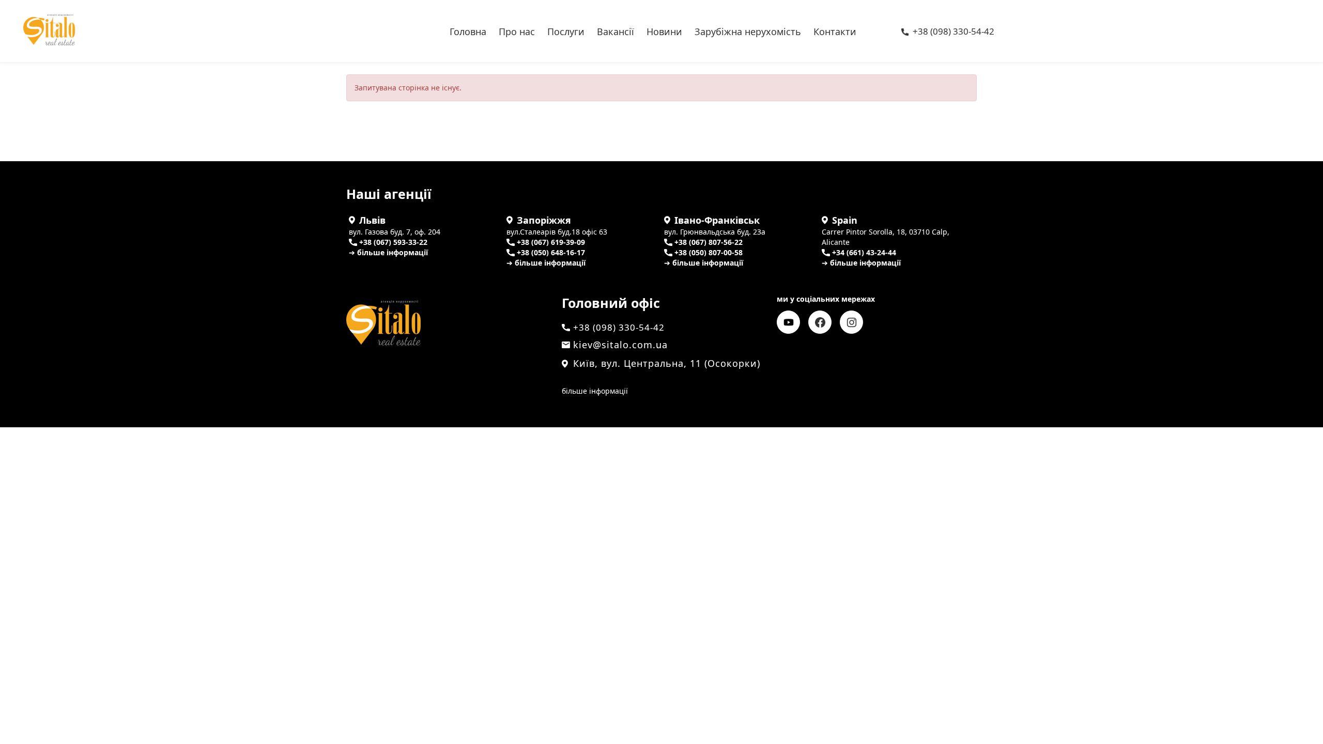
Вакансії (615, 30)
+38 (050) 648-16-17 (551, 252)
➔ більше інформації (388, 252)
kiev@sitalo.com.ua (620, 344)
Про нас (517, 30)
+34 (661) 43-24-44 (864, 252)
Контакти (834, 30)
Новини (664, 30)
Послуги (565, 30)
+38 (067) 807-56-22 (708, 242)
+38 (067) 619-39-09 (551, 242)
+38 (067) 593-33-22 (393, 242)
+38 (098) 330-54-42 (953, 32)
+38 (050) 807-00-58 (708, 252)
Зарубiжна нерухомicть (748, 30)
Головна (468, 30)
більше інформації (595, 391)
